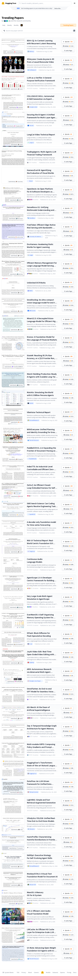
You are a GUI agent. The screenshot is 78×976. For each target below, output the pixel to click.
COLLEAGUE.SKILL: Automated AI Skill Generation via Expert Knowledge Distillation (40, 97)
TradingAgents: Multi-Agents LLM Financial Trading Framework (41, 153)
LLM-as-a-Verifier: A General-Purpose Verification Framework (41, 79)
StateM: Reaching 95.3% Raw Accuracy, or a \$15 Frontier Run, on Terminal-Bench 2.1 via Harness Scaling (42, 357)
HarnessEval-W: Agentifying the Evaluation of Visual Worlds (40, 171)
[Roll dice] (74, 30)
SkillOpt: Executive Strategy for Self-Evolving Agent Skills (39, 856)
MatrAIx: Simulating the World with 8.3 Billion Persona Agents (40, 393)
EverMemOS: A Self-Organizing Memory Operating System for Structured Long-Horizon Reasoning (40, 616)
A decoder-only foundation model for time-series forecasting (41, 523)
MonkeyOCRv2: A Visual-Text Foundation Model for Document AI (42, 875)
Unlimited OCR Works (36, 282)
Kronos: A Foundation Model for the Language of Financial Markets (42, 338)
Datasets (55, 972)
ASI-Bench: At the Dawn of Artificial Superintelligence (38, 708)
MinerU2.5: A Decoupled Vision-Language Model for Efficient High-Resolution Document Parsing (42, 320)
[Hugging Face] (42, 972)
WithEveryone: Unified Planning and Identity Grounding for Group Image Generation (41, 431)
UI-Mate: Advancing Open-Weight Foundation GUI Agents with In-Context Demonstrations (41, 949)
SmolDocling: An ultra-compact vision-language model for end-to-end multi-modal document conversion (42, 301)
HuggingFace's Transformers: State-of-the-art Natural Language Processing (42, 764)
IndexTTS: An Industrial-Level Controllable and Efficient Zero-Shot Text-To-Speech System (40, 468)
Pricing (69, 972)
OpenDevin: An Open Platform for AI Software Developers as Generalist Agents (40, 190)
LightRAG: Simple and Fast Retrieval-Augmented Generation (41, 801)
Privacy (24, 972)
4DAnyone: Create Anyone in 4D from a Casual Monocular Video (40, 60)
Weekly (9, 25)
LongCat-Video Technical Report (41, 134)
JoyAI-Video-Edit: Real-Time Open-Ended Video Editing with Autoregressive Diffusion (40, 653)
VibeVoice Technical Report (38, 412)
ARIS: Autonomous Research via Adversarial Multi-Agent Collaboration (39, 670)
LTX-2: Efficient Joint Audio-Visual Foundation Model (39, 912)
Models (48, 972)
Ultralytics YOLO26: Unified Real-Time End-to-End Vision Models (41, 819)
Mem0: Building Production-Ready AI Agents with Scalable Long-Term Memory (42, 375)
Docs (74, 972)
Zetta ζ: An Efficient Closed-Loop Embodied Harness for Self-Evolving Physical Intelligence (41, 486)
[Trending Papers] (22, 25)
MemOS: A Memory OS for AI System (35, 893)
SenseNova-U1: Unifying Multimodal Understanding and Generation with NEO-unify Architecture (40, 208)
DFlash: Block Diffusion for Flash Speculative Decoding (39, 634)
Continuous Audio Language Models (34, 560)
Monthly (16, 25)
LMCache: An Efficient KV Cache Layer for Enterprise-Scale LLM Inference (40, 931)
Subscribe (57, 8)
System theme (9, 972)
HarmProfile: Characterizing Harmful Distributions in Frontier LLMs (41, 838)
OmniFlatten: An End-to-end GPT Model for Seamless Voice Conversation (40, 690)
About (30, 972)
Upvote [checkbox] (68, 42)
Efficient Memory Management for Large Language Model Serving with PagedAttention (42, 264)
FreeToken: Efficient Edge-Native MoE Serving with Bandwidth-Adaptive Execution (41, 226)
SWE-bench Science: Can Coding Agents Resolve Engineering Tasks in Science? (41, 505)
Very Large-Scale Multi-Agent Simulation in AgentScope (39, 597)
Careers (36, 972)
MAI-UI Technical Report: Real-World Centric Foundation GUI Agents (40, 542)
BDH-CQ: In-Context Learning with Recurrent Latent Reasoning (41, 42)
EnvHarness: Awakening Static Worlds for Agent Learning (40, 245)
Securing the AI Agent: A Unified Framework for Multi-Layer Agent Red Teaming (41, 116)
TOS (18, 972)
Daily (3, 25)
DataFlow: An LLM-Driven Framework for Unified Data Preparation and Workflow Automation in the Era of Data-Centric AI (40, 782)
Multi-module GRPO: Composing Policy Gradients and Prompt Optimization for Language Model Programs (41, 746)
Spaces (62, 972)
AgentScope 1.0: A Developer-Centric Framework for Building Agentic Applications (40, 579)
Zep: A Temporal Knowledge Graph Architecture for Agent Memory (42, 727)
